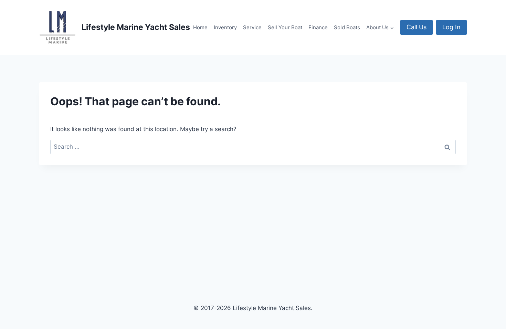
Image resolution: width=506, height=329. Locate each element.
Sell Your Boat (285, 27)
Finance (318, 27)
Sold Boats (347, 27)
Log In (451, 27)
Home (200, 27)
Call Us (416, 27)
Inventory (225, 27)
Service (252, 27)
